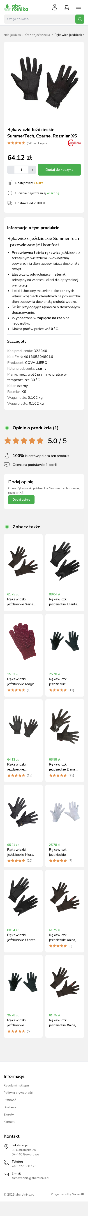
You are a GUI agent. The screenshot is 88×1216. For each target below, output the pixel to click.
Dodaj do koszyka (59, 169)
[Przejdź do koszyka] (67, 7)
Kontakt (9, 1122)
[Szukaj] (79, 19)
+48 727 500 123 (24, 1166)
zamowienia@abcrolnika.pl (30, 1178)
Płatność (10, 1100)
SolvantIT (78, 1194)
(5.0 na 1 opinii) (38, 143)
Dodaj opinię (21, 499)
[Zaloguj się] (54, 7)
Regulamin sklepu (16, 1085)
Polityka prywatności (18, 1093)
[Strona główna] (16, 7)
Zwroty (9, 1114)
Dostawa (10, 1107)
